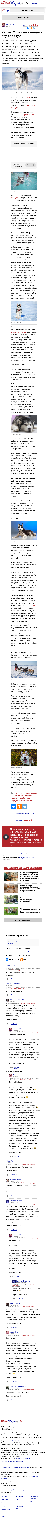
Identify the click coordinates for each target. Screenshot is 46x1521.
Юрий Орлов (15, 1303)
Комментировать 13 (24, 813)
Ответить (14, 979)
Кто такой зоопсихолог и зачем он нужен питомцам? (31, 899)
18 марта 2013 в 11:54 (13, 1183)
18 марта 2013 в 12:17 (13, 1164)
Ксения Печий (15, 1179)
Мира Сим (17, 1028)
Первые (18, 942)
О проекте (19, 1496)
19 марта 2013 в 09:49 (16, 1032)
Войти (35, 3)
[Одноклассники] (31, 28)
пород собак (15, 198)
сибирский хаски (22, 793)
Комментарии (6, 1509)
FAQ (17, 1499)
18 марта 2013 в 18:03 (16, 1238)
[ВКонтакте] (28, 28)
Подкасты (4, 1513)
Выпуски (4, 1496)
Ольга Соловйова (13, 984)
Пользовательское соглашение (12, 1464)
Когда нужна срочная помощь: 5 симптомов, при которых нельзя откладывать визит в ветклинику (30, 876)
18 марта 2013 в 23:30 (13, 1003)
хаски (27, 97)
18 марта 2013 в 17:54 (16, 1078)
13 (26, 25)
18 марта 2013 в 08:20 (13, 1204)
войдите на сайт (31, 951)
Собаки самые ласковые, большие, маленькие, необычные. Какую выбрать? (30, 888)
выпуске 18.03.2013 (26, 858)
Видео (3, 1516)
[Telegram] (34, 28)
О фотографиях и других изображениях (15, 1467)
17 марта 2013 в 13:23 (13, 1335)
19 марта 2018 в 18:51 (13, 987)
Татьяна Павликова (18, 1000)
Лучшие (10, 944)
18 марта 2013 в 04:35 (13, 1307)
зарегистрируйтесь (13, 951)
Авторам (19, 1503)
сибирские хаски (27, 115)
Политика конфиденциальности (12, 1461)
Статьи (3, 1503)
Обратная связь (35, 1502)
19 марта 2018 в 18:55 (13, 968)
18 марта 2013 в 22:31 (19, 1284)
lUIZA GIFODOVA (13, 965)
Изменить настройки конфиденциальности (16, 1490)
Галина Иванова (16, 1201)
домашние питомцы (19, 332)
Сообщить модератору (17, 970)
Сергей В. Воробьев (18, 1386)
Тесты (3, 1506)
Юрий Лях (10, 1161)
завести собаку (30, 606)
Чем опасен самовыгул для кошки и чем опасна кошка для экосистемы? (30, 911)
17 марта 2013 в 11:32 (13, 1390)
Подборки (4, 1499)
